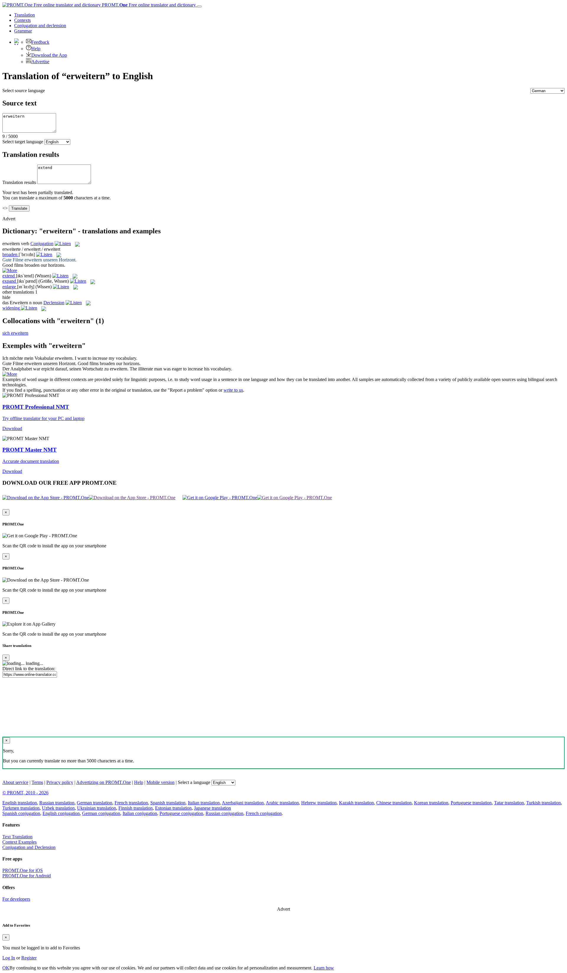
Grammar (23, 30)
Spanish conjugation (21, 813)
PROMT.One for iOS (22, 870)
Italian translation (204, 802)
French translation (131, 802)
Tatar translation (509, 802)
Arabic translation (282, 802)
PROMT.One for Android (26, 875)
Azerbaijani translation (243, 802)
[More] (9, 374)
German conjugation (101, 813)
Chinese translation (394, 802)
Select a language (194, 782)
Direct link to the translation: (28, 668)
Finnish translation (135, 808)
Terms (37, 782)
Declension (53, 302)
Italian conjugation (140, 813)
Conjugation (40, 25)
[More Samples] (9, 270)
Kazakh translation (356, 802)
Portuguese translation (471, 802)
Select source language (23, 90)
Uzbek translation (58, 808)
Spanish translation (167, 802)
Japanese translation (212, 808)
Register (29, 957)
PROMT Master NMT (29, 450)
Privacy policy (59, 782)
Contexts (22, 20)
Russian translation (56, 802)
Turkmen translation (21, 808)
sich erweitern (15, 333)
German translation (94, 802)
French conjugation (264, 813)
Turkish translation (543, 802)
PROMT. (148, 4)
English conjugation (61, 813)
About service (15, 782)
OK (5, 967)
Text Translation (17, 836)
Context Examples (19, 842)
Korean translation (431, 802)
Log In (8, 957)
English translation (19, 802)
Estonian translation (173, 808)
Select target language (22, 141)
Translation (24, 14)
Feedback (40, 42)
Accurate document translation (30, 461)
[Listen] (63, 243)
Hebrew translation (319, 802)
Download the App (49, 55)
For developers (16, 899)
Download (12, 428)
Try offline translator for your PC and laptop (43, 418)
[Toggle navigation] (199, 6)
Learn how (324, 967)
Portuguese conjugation (181, 813)
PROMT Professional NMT (35, 407)
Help (35, 48)
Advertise (40, 61)
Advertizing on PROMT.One (103, 782)
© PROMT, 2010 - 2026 (25, 792)
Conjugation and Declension (29, 847)
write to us (233, 390)
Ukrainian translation (96, 808)
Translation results (19, 182)
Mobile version (160, 782)
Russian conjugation (224, 813)
